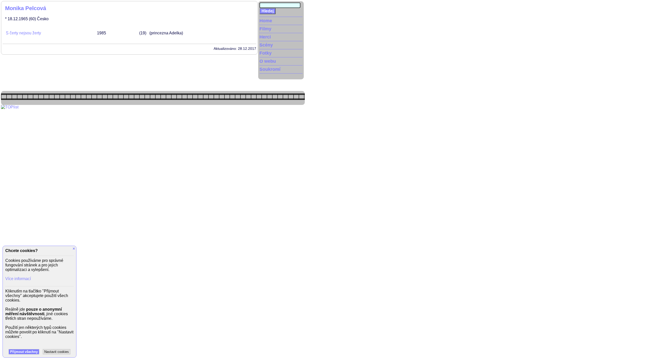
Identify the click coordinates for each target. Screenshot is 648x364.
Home (265, 20)
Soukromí (269, 69)
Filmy (265, 28)
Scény (266, 45)
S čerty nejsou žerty (23, 33)
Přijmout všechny (24, 352)
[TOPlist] (9, 107)
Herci (265, 36)
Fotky (265, 53)
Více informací (18, 279)
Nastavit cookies (56, 352)
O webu (267, 61)
